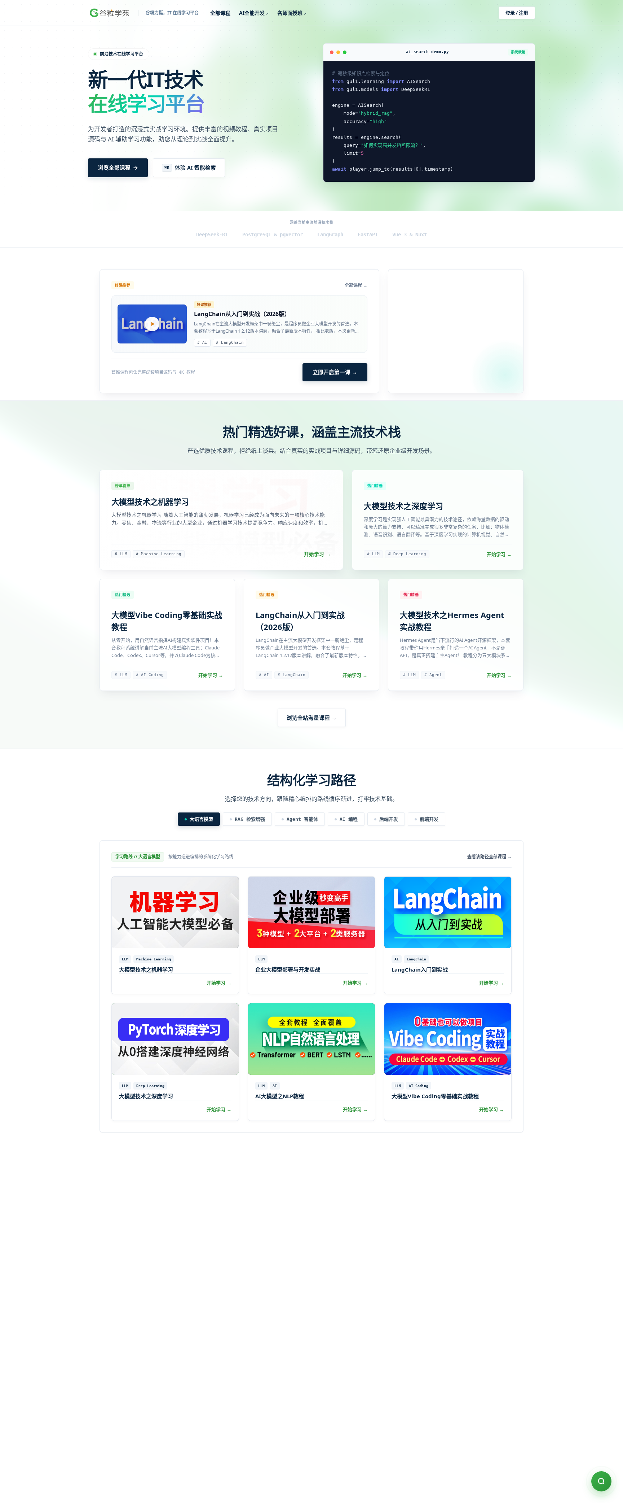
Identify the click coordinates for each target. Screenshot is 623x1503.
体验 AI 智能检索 (190, 167)
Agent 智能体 (302, 819)
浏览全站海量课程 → (312, 717)
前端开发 (429, 819)
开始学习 (317, 554)
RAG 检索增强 (250, 819)
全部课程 (220, 12)
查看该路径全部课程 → (489, 857)
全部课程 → (356, 285)
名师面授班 (291, 12)
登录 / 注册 (516, 12)
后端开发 (388, 819)
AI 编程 (349, 819)
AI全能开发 (254, 12)
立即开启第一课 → (335, 372)
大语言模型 (201, 819)
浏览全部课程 (114, 167)
